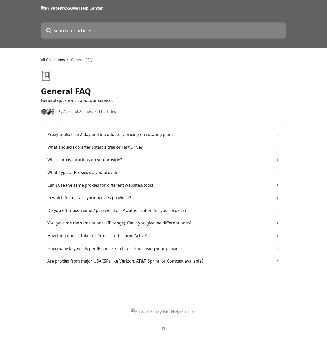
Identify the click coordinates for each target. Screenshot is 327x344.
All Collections (53, 59)
